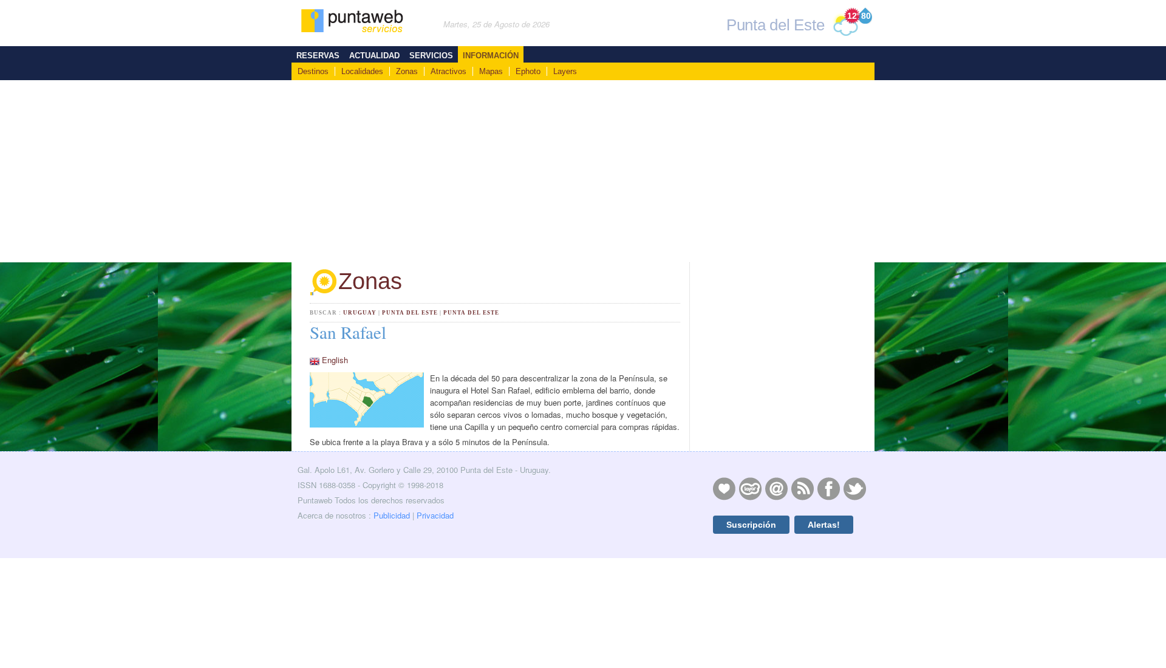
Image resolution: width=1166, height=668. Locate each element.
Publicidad (391, 515)
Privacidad (435, 515)
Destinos (313, 71)
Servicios (431, 55)
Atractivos (448, 71)
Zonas (407, 71)
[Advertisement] (583, 171)
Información (491, 55)
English (335, 360)
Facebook (828, 488)
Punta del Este (410, 313)
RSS (802, 488)
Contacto (776, 488)
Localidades (362, 71)
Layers (565, 71)
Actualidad (374, 55)
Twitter (854, 488)
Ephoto (528, 71)
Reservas (317, 55)
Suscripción (751, 525)
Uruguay (360, 313)
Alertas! (824, 525)
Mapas (491, 71)
